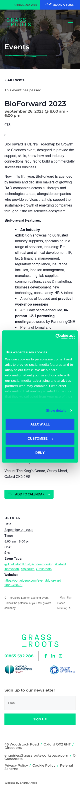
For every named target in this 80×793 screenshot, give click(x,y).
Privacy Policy (16, 765)
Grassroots (44, 568)
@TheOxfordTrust (17, 564)
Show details (56, 410)
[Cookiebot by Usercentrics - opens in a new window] (56, 337)
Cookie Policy (43, 765)
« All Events (14, 79)
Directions (13, 747)
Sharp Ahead (28, 782)
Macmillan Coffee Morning (64, 602)
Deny (40, 453)
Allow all (40, 424)
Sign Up (40, 719)
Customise (38, 438)
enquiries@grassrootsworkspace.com (36, 755)
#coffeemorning (42, 564)
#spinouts (27, 568)
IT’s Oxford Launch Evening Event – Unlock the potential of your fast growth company (27, 603)
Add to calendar (29, 494)
